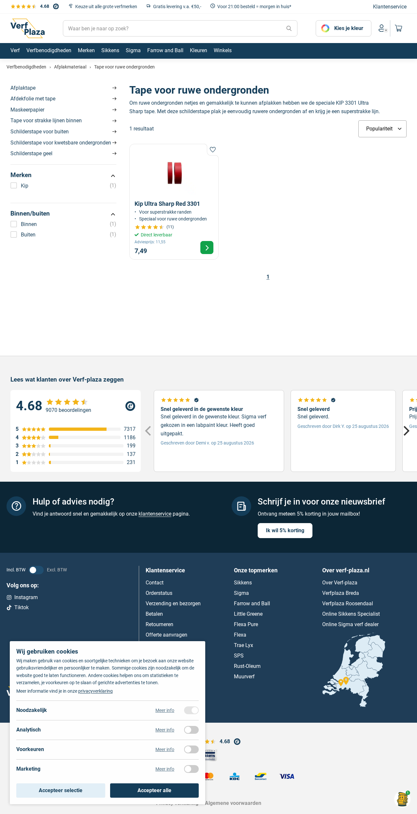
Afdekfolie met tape (32, 99)
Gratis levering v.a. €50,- (177, 6)
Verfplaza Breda (340, 593)
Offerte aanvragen (166, 635)
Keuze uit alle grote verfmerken (106, 6)
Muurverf (244, 677)
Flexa (240, 635)
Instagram (26, 598)
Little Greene (248, 614)
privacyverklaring (95, 691)
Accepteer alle (154, 790)
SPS (239, 656)
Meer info (164, 710)
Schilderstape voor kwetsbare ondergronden (60, 143)
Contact (155, 583)
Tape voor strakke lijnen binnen (46, 120)
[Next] (405, 431)
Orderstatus (159, 593)
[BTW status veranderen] (36, 570)
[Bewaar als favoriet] (213, 150)
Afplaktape (23, 88)
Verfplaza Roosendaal (347, 604)
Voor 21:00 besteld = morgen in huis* (254, 6)
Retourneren (159, 625)
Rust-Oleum (247, 666)
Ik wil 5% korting (285, 530)
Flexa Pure (246, 625)
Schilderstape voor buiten (39, 131)
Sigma (241, 593)
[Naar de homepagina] (27, 28)
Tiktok (21, 607)
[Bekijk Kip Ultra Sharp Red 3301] (174, 201)
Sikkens (243, 583)
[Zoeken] (289, 28)
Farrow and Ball (252, 604)
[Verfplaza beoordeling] (75, 406)
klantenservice (154, 514)
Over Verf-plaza (339, 583)
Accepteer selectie (60, 790)
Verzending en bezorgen (173, 604)
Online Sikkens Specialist (351, 614)
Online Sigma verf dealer (350, 625)
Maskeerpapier (27, 110)
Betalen (154, 614)
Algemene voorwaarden (233, 803)
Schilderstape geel (31, 153)
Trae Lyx (243, 645)
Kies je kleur (348, 28)
